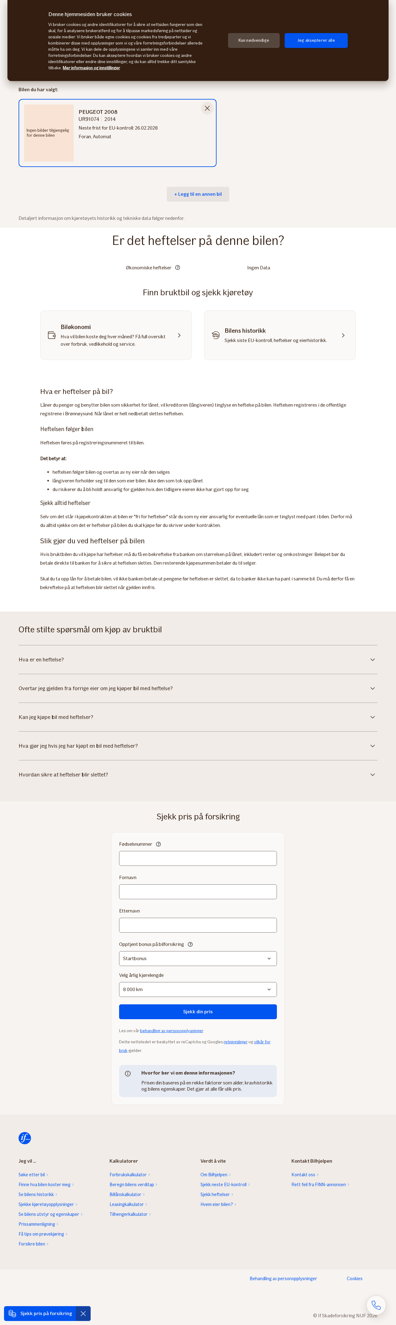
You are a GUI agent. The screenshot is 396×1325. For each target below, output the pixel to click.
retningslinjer (236, 1042)
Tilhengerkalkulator (129, 1214)
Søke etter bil (32, 1175)
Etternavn (129, 911)
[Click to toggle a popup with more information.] (177, 268)
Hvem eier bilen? (216, 1204)
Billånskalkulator (125, 1194)
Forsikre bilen (32, 1244)
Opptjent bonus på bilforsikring (151, 944)
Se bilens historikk (36, 1194)
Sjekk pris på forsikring (46, 1313)
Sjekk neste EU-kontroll (223, 1184)
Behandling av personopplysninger (283, 1278)
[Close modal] (207, 108)
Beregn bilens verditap (132, 1184)
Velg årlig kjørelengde (141, 975)
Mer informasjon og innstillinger (91, 68)
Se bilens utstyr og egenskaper (49, 1214)
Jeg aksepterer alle (316, 40)
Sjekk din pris (198, 1012)
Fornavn (127, 877)
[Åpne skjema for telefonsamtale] (376, 1305)
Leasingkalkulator (127, 1204)
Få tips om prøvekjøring (41, 1234)
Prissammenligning (37, 1224)
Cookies (355, 1278)
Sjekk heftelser (215, 1194)
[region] (198, 40)
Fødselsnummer (135, 844)
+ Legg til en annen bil (198, 194)
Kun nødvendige (254, 40)
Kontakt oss (303, 1175)
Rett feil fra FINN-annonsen (318, 1184)
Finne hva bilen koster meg (45, 1184)
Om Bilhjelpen (213, 1175)
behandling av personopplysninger (171, 1030)
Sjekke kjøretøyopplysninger (46, 1204)
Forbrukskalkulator (128, 1175)
